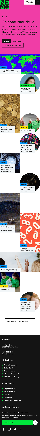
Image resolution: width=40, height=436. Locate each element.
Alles (6, 41)
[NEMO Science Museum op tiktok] (15, 429)
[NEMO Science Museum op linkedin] (21, 429)
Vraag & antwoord (13, 45)
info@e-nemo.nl (8, 354)
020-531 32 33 (7, 352)
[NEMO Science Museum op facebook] (3, 429)
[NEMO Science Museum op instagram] (9, 429)
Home (4, 17)
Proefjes (17, 41)
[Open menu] (37, 2)
